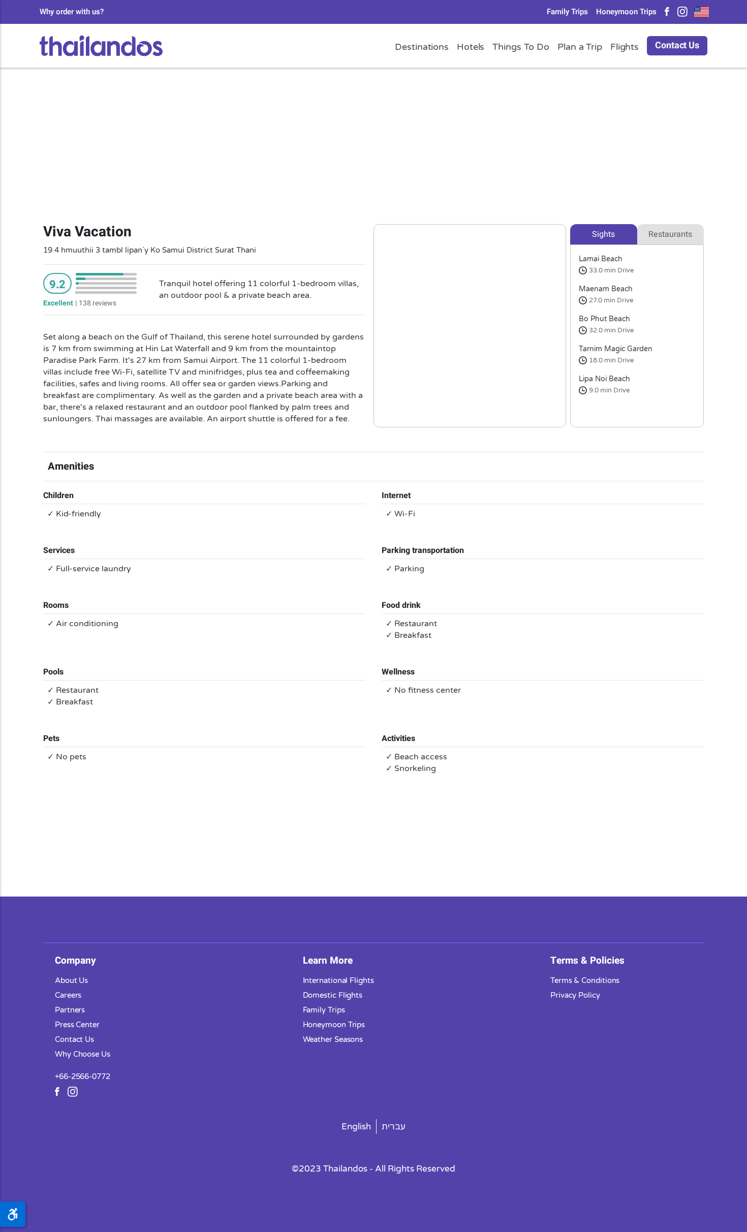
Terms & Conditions (584, 980)
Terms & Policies (587, 961)
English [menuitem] (356, 1126)
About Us (71, 980)
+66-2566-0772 (82, 1076)
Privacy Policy (575, 995)
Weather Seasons (333, 1039)
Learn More (328, 961)
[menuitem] (356, 1126)
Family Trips (567, 12)
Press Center (77, 1024)
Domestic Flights (333, 995)
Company (75, 961)
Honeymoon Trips (626, 12)
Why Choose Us (82, 1054)
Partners (70, 1009)
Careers (68, 995)
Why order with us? (72, 12)
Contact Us (677, 45)
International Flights (338, 980)
